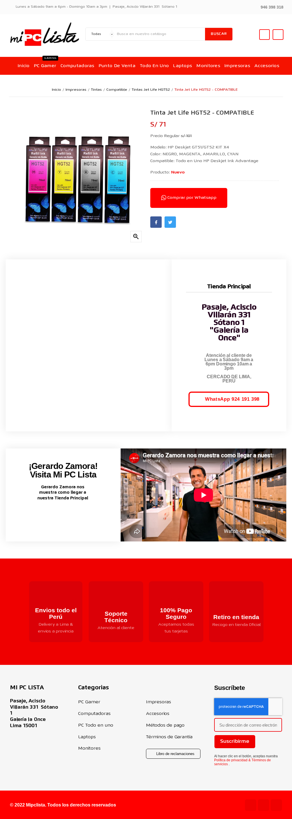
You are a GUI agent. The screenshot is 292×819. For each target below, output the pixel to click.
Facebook (156, 222)
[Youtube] (250, 805)
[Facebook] (276, 805)
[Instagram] (263, 805)
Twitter (170, 222)
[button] (268, 6)
